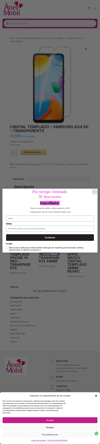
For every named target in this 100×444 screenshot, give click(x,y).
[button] (96, 395)
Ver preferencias (50, 434)
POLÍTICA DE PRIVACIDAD (57, 440)
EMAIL (9, 224)
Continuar (50, 237)
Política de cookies (38, 440)
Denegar (50, 427)
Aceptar (50, 420)
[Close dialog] (94, 192)
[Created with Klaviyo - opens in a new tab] (50, 254)
